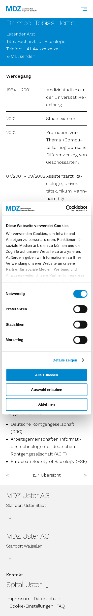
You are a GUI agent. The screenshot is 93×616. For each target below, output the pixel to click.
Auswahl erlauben (46, 390)
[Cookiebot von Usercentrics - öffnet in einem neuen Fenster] (66, 208)
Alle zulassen (46, 375)
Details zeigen (65, 360)
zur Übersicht (46, 475)
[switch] (80, 309)
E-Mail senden (20, 56)
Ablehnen (46, 404)
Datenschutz (47, 598)
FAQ (60, 606)
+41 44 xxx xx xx (41, 48)
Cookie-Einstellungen (31, 606)
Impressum (18, 598)
